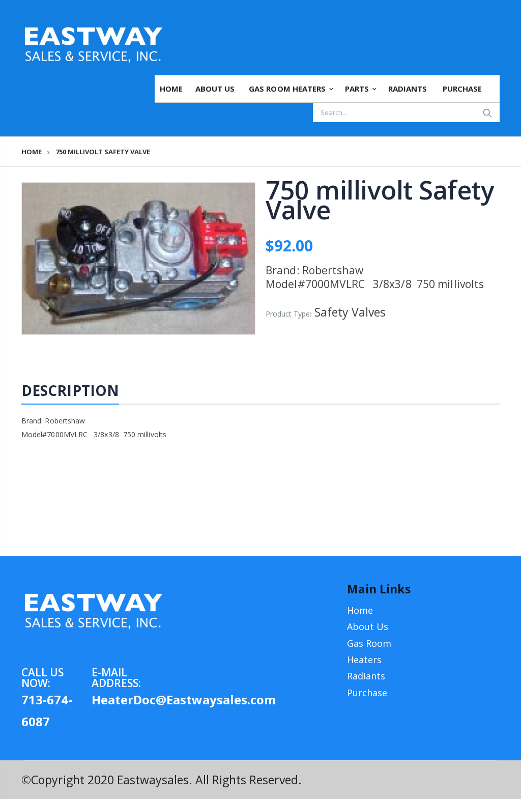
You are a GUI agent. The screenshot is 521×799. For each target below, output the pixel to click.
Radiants (366, 676)
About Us (367, 626)
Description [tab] (70, 390)
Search (487, 112)
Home (31, 152)
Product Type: (288, 314)
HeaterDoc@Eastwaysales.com (127, 699)
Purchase (367, 693)
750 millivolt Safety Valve (380, 200)
